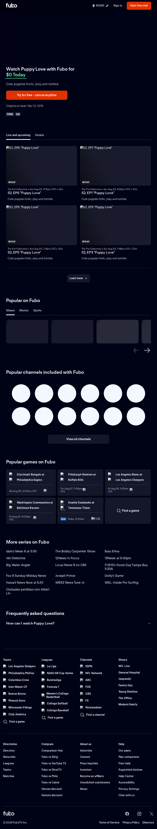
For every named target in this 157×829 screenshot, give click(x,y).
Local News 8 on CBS (71, 565)
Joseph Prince (65, 576)
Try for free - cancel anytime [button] (37, 95)
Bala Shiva (112, 551)
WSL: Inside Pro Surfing (122, 582)
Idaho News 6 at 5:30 (21, 551)
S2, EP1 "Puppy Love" (98, 193)
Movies (24, 310)
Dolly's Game (114, 576)
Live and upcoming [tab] (18, 135)
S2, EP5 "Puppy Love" (24, 252)
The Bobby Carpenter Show (75, 551)
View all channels (78, 439)
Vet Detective (15, 558)
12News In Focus (67, 558)
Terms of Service (109, 822)
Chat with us (127, 795)
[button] (41, 166)
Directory (148, 822)
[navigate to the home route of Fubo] (11, 5)
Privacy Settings (129, 788)
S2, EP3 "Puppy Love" (98, 252)
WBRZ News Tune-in (69, 582)
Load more (76, 278)
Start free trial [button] (139, 5)
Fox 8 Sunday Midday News (26, 576)
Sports (37, 310)
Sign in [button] (117, 5)
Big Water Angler (18, 565)
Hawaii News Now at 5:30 (24, 582)
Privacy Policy (131, 822)
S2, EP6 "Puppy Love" (24, 193)
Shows (10, 310)
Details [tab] (39, 135)
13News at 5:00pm (118, 558)
